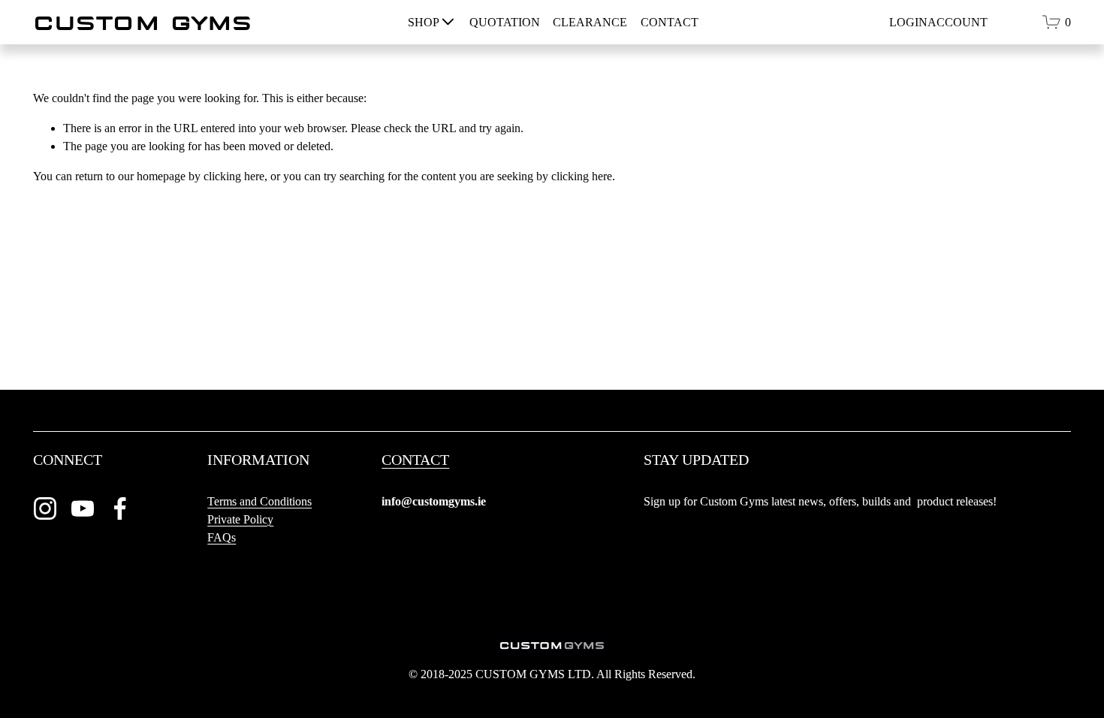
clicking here (234, 176)
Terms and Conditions (259, 501)
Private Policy (240, 519)
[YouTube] (83, 508)
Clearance (590, 22)
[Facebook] (120, 508)
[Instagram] (45, 508)
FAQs (221, 537)
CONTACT (415, 460)
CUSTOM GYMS (142, 22)
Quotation (504, 22)
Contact (669, 22)
